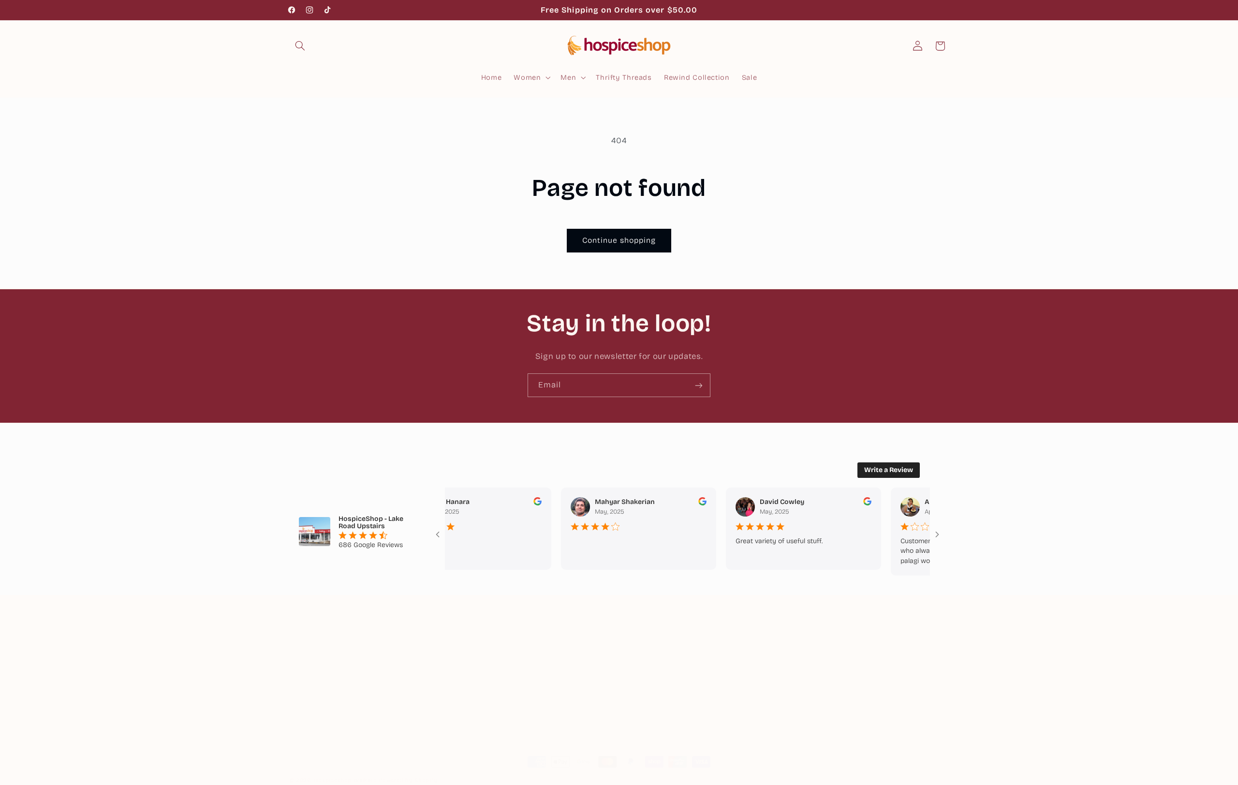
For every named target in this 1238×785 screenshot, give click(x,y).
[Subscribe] (699, 385)
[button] (300, 46)
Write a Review (888, 470)
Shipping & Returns (658, 673)
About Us (639, 638)
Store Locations (651, 655)
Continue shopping (619, 240)
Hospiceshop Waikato (345, 780)
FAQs (632, 690)
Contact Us (643, 708)
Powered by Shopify (408, 780)
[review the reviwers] (523, 503)
